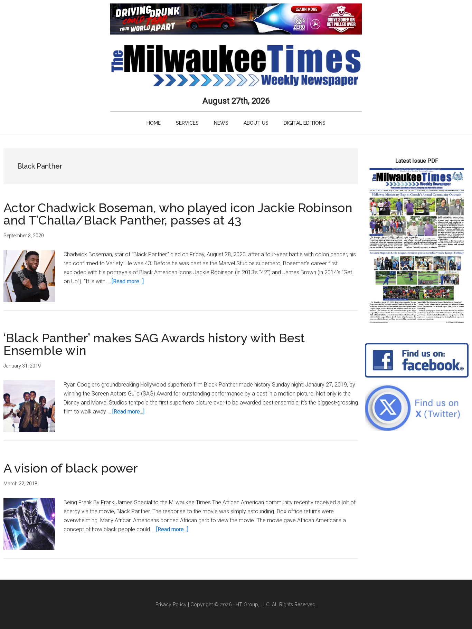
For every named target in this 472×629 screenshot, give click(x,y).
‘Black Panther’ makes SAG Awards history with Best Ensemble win (154, 344)
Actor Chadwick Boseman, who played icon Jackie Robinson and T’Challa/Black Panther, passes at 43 (177, 213)
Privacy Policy (171, 604)
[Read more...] (128, 281)
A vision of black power (70, 468)
